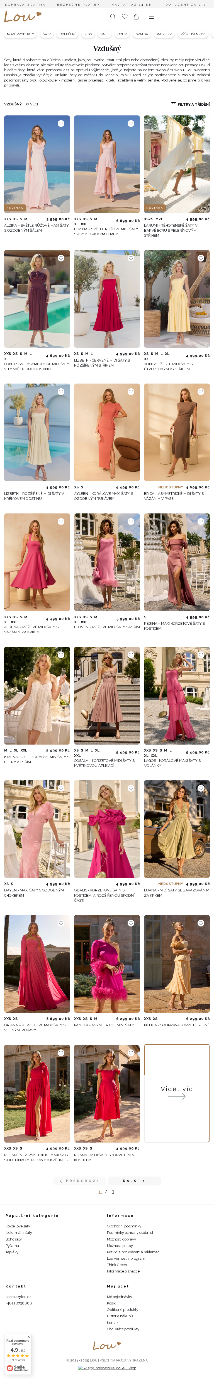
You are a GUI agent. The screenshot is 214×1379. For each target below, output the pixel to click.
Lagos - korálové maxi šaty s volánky (172, 763)
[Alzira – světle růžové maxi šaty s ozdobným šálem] (37, 164)
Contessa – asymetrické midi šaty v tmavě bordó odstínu (36, 366)
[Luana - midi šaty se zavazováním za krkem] (177, 829)
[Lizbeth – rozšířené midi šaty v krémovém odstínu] (37, 432)
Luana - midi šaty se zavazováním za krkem (176, 892)
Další (131, 1181)
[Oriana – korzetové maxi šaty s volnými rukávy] (37, 964)
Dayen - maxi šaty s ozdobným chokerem (34, 892)
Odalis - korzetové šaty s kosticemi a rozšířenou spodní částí (104, 895)
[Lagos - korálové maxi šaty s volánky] (177, 695)
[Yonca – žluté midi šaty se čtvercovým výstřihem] (177, 299)
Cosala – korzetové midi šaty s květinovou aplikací (104, 763)
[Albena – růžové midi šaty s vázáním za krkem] (37, 562)
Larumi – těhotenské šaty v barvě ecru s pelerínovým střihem (171, 230)
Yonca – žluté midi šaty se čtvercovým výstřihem (169, 366)
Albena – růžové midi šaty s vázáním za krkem (31, 629)
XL (76, 224)
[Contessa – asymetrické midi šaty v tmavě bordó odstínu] (37, 299)
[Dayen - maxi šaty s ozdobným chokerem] (37, 829)
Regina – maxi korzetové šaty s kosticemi (174, 626)
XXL (84, 224)
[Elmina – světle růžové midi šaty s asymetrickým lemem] (107, 164)
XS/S (148, 219)
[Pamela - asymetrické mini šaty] (107, 964)
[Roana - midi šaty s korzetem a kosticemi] (107, 1093)
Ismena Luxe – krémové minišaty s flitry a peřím (36, 759)
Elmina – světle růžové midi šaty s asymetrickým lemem (106, 231)
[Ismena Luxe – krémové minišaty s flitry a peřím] (37, 695)
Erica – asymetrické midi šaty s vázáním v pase (174, 496)
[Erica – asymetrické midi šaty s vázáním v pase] (177, 432)
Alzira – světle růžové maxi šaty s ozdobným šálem (36, 228)
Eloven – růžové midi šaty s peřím (107, 627)
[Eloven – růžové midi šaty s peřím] (107, 562)
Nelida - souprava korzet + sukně (177, 1025)
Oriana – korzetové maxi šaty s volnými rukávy (34, 1027)
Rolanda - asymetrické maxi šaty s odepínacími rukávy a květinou (36, 1157)
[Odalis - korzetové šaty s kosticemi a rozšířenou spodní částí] (107, 829)
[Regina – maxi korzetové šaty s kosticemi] (177, 562)
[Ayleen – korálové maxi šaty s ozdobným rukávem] (107, 432)
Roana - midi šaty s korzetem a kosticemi (104, 1157)
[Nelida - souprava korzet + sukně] (177, 964)
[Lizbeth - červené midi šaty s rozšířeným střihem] (107, 299)
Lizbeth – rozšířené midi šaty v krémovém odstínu (34, 496)
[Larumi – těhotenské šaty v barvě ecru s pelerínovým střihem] (177, 164)
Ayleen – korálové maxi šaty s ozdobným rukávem (103, 496)
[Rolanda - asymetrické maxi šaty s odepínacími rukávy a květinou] (37, 1093)
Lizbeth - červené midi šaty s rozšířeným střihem (102, 362)
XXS (7, 219)
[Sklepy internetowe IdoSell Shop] (107, 1368)
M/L (159, 219)
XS (15, 219)
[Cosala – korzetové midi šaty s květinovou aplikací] (107, 695)
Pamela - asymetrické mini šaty (104, 1025)
